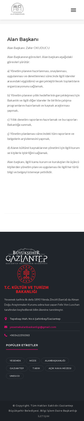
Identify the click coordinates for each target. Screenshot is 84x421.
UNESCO (15, 376)
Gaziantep (17, 368)
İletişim (43, 416)
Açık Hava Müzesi (60, 368)
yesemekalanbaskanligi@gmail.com (33, 327)
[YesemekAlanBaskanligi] (18, 9)
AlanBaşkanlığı (55, 360)
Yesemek (15, 360)
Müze (32, 360)
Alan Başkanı (22, 39)
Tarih (36, 368)
